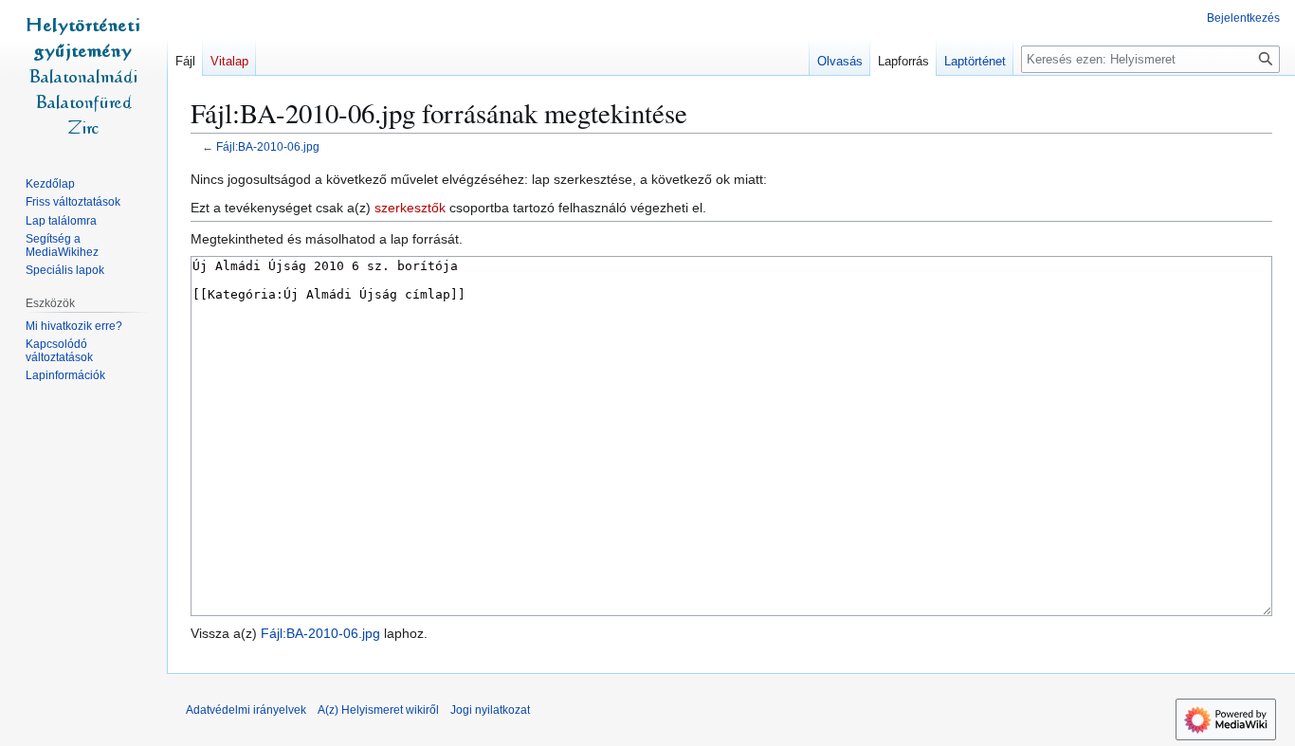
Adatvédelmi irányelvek (246, 710)
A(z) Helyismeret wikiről (378, 710)
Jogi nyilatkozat (490, 710)
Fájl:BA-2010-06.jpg (267, 146)
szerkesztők (410, 207)
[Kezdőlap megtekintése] (83, 76)
